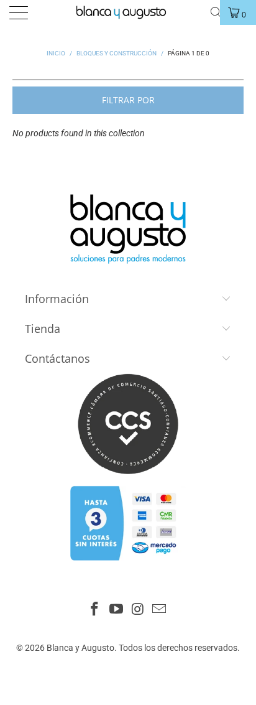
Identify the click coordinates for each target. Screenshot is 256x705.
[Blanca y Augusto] (127, 12)
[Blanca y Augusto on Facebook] (95, 610)
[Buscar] (215, 12)
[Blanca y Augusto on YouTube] (116, 610)
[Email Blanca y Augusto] (159, 610)
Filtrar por (128, 100)
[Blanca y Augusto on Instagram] (138, 610)
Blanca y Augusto (80, 648)
